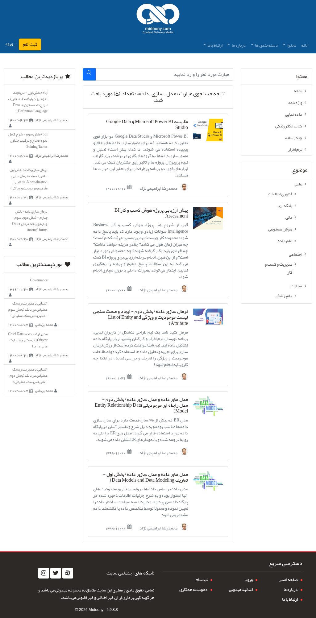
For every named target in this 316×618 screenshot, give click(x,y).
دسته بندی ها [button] (266, 45)
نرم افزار (295, 149)
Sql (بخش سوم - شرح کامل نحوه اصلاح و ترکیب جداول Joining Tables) (28, 140)
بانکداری (285, 205)
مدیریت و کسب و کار (278, 268)
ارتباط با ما (290, 599)
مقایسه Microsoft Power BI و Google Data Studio (147, 125)
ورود (9, 43)
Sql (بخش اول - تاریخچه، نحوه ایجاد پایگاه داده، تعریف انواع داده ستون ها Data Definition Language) (28, 101)
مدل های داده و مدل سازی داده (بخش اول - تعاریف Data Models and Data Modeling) (145, 477)
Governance (39, 280)
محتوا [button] (291, 45)
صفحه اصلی (288, 579)
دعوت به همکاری (193, 589)
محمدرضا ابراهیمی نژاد (158, 188)
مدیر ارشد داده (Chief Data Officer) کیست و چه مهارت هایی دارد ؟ (28, 340)
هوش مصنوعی (280, 229)
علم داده (285, 241)
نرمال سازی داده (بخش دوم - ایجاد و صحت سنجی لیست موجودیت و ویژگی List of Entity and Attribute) (140, 317)
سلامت (296, 286)
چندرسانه (293, 138)
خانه (305, 45)
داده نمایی (293, 114)
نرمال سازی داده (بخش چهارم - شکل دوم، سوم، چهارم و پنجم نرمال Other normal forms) (30, 220)
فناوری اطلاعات (280, 194)
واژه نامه (295, 102)
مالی (288, 217)
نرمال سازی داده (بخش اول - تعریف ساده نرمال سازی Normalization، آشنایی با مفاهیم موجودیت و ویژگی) (29, 179)
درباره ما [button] (238, 45)
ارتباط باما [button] (214, 45)
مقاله (298, 91)
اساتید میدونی (241, 589)
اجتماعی (295, 254)
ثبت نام (30, 44)
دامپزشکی (283, 296)
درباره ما (291, 589)
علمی (298, 184)
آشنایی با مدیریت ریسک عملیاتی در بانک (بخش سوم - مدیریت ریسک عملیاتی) (28, 309)
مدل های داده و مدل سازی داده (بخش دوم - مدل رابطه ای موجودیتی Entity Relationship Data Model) (141, 405)
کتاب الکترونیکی (288, 126)
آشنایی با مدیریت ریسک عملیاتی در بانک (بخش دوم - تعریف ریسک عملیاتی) (29, 375)
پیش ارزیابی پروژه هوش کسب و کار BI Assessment (151, 213)
